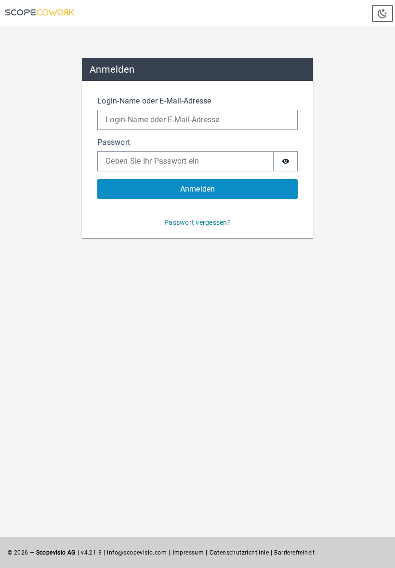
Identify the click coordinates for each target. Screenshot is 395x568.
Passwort (113, 142)
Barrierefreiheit (294, 552)
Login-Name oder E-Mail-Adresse (154, 100)
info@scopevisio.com (137, 552)
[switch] (286, 161)
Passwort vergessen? (197, 222)
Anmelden (197, 189)
